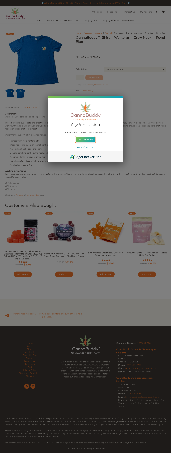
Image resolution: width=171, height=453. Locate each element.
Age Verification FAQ (85, 147)
